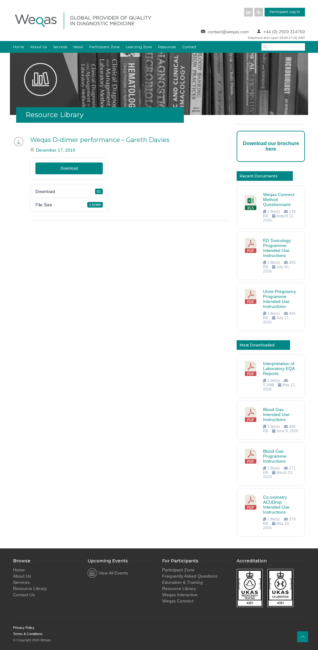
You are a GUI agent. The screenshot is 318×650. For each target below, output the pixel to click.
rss (258, 12)
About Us (38, 46)
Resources (167, 46)
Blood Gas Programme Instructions (274, 456)
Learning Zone (139, 46)
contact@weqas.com (228, 31)
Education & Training (182, 582)
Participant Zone (104, 46)
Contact (189, 46)
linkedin (248, 12)
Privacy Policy (23, 627)
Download (69, 168)
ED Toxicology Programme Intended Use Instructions (277, 248)
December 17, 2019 (55, 150)
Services (60, 46)
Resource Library (30, 588)
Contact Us (24, 594)
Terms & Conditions (28, 634)
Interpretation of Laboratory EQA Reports (278, 368)
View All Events (113, 572)
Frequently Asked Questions (189, 576)
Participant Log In (285, 12)
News (78, 46)
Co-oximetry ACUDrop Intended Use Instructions (276, 505)
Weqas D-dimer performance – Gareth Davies (100, 140)
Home (18, 46)
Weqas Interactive (180, 594)
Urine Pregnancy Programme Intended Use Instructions (279, 299)
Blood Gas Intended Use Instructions (276, 414)
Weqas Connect (177, 600)
